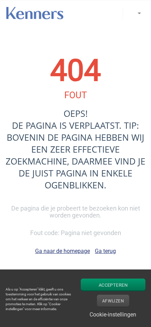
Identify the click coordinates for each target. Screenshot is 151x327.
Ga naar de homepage (62, 251)
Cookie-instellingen (113, 314)
